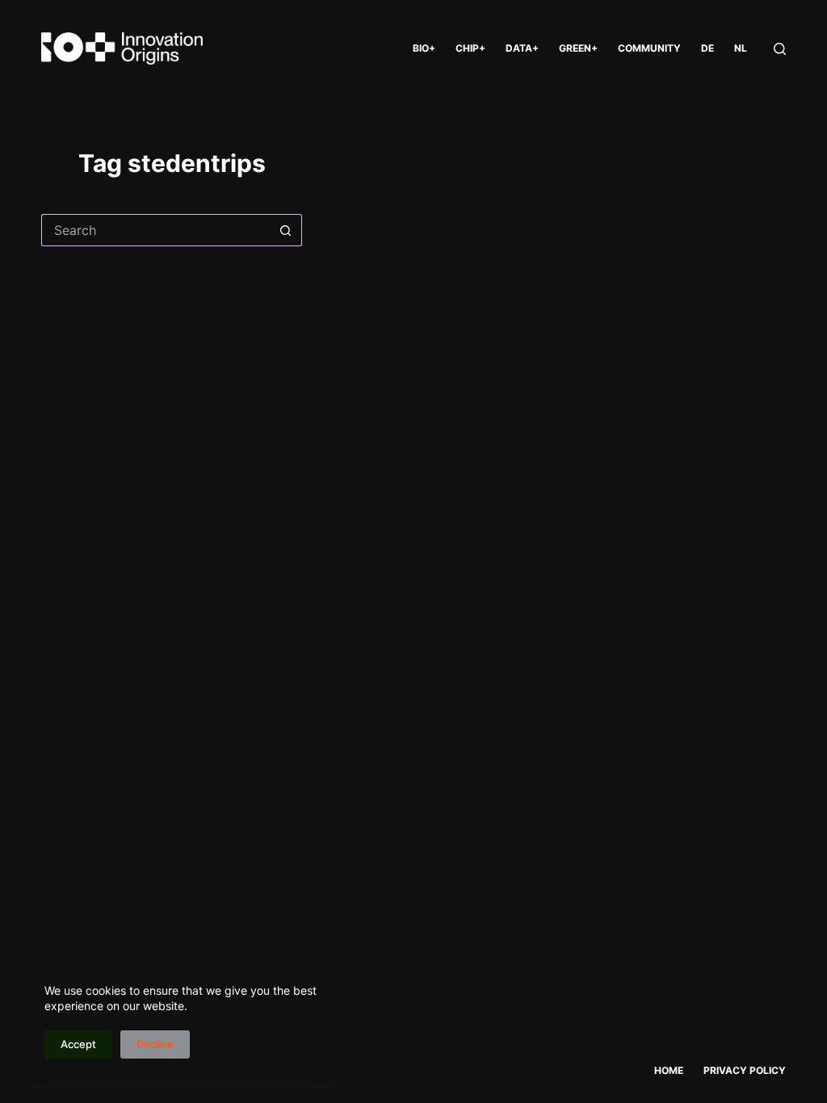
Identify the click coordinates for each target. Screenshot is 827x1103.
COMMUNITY (649, 48)
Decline (155, 1044)
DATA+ (522, 48)
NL (740, 48)
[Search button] (286, 230)
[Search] (780, 49)
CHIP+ (470, 48)
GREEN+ (578, 48)
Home (668, 1070)
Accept (78, 1044)
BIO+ (424, 48)
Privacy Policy (744, 1070)
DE (707, 48)
